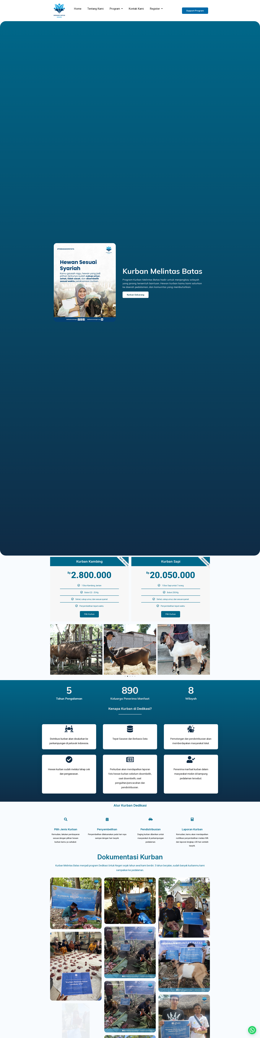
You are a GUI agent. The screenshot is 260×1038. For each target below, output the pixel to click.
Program (115, 8)
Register (155, 8)
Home (77, 8)
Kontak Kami (136, 8)
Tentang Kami (95, 8)
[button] (195, 10)
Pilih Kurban (89, 614)
